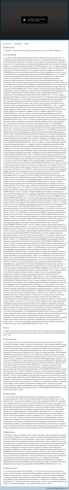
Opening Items (9, 48)
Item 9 (7, 328)
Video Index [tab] (7, 44)
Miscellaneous (9, 432)
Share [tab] (26, 44)
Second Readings (11, 339)
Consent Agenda (10, 55)
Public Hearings (10, 394)
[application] (34, 20)
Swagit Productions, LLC (61, 488)
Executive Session (11, 468)
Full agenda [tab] (17, 44)
